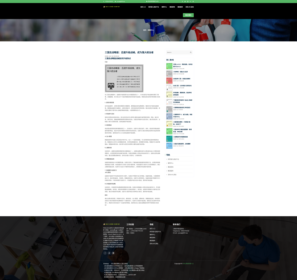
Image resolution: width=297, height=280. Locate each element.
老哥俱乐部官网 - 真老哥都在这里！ (115, 277)
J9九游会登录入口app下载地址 (134, 268)
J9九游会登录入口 (188, 264)
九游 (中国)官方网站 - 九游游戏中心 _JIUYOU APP (120, 275)
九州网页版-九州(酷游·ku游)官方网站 (132, 270)
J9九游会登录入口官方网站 (119, 264)
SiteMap (106, 264)
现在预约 (188, 15)
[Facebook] (105, 253)
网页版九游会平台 (153, 7)
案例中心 (164, 7)
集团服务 (180, 7)
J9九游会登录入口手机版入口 (113, 266)
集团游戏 (172, 7)
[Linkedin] (113, 253)
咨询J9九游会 (190, 7)
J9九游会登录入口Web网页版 (113, 268)
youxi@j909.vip (121, 1)
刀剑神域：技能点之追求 (180, 72)
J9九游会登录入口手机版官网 (133, 266)
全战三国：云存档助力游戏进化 (182, 85)
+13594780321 (109, 1)
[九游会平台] (113, 6)
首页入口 (143, 7)
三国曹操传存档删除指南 (180, 137)
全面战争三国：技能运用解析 (181, 78)
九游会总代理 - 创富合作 (111, 270)
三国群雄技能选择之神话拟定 (181, 107)
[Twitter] (109, 253)
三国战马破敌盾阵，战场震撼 (181, 144)
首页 (144, 30)
